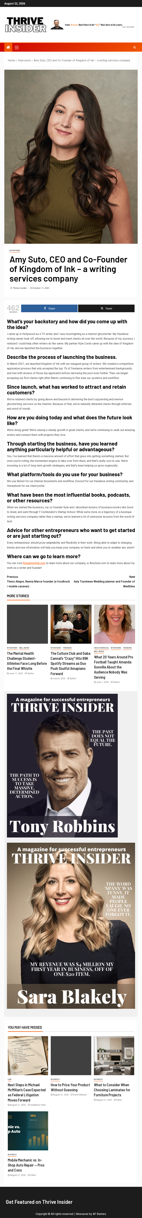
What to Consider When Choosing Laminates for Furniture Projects (112, 1089)
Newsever (82, 1214)
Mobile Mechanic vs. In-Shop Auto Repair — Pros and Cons (26, 1165)
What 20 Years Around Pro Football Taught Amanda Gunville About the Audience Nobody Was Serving (113, 667)
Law (9, 1079)
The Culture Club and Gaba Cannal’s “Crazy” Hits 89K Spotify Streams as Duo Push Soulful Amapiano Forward (70, 663)
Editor (119, 1100)
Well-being (24, 648)
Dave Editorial (79, 1095)
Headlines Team (38, 1105)
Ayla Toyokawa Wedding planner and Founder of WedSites (104, 581)
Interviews (15, 251)
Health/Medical (101, 648)
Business (55, 1079)
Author (30, 673)
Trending (67, 648)
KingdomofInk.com (34, 563)
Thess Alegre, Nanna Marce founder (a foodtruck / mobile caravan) (38, 581)
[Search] (134, 47)
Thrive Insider (20, 288)
